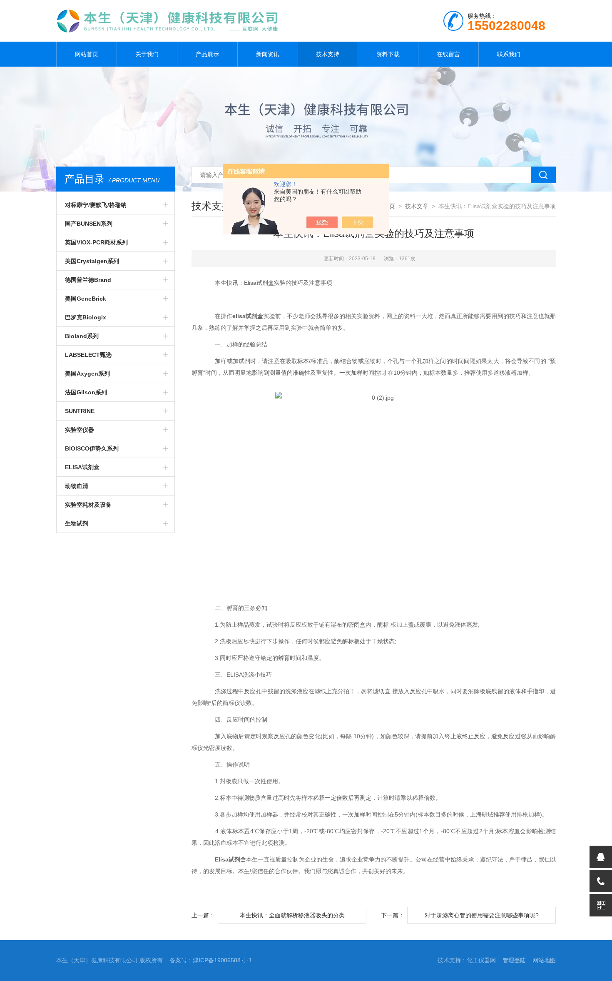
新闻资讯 (267, 54)
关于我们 (147, 54)
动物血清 (76, 486)
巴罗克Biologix (85, 317)
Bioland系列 (82, 336)
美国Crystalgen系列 (92, 261)
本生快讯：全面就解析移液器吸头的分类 (292, 915)
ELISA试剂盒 (82, 467)
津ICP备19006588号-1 (222, 960)
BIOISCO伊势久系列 (92, 448)
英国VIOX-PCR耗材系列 (96, 242)
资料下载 (388, 54)
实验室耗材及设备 (88, 504)
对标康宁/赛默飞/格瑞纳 (96, 205)
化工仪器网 (481, 960)
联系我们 (508, 54)
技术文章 (416, 206)
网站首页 (86, 54)
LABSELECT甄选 (88, 354)
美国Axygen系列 (87, 373)
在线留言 (448, 54)
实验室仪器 (79, 429)
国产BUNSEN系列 (88, 223)
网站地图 (544, 960)
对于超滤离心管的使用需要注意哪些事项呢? (482, 915)
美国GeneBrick (85, 298)
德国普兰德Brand (88, 279)
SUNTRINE (80, 411)
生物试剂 (76, 523)
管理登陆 (514, 960)
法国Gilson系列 (86, 392)
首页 (389, 206)
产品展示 (207, 54)
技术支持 (327, 54)
